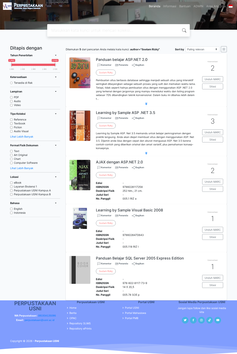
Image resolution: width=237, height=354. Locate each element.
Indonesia (20, 212)
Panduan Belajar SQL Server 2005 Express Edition (140, 258)
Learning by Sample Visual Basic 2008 (129, 210)
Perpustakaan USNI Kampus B (32, 194)
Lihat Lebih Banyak (21, 136)
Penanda (123, 64)
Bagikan (139, 64)
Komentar (105, 64)
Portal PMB (131, 318)
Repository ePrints (80, 328)
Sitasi (212, 86)
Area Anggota (216, 6)
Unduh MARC (213, 79)
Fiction (18, 127)
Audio (17, 101)
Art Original (20, 154)
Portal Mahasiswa (135, 313)
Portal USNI (132, 307)
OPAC (72, 318)
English (18, 208)
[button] (146, 104)
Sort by (179, 49)
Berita (72, 313)
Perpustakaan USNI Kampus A (32, 190)
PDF (16, 97)
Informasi (169, 6)
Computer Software (26, 162)
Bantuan (185, 6)
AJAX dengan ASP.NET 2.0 (119, 162)
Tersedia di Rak (23, 82)
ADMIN (198, 6)
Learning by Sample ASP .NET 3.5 (125, 112)
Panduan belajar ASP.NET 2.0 (122, 59)
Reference (20, 119)
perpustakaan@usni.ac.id (39, 320)
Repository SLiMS (80, 323)
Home (72, 307)
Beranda (154, 6)
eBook (17, 182)
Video (17, 105)
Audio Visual (21, 131)
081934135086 (47, 315)
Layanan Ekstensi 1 (25, 186)
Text (16, 151)
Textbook (19, 123)
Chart (17, 158)
